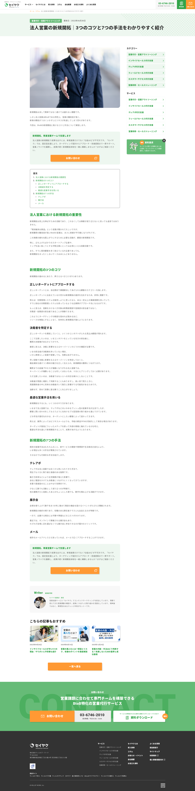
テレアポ (42, 197)
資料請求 (181, 6)
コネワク (68, 776)
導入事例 (51, 4)
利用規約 (153, 755)
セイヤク (12, 5)
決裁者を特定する (45, 187)
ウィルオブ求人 (35, 776)
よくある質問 (91, 4)
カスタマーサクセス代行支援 (140, 79)
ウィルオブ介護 (46, 776)
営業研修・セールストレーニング (142, 85)
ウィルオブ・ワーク (163, 785)
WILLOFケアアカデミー (92, 776)
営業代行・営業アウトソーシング (142, 54)
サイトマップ (155, 751)
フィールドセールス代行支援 (140, 73)
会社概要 (68, 4)
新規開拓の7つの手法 (45, 193)
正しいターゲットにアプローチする (53, 184)
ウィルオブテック (58, 776)
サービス (28, 4)
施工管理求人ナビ (77, 776)
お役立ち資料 (79, 4)
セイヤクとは (40, 4)
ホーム (32, 11)
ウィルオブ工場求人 (107, 776)
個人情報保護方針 (156, 760)
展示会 (41, 200)
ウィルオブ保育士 (121, 776)
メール (41, 203)
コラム (59, 4)
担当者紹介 (154, 747)
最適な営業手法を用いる (48, 190)
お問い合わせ (190, 6)
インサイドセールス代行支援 (140, 61)
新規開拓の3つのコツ (45, 180)
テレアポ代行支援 (136, 67)
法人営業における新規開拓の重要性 (51, 177)
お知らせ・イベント (135, 755)
